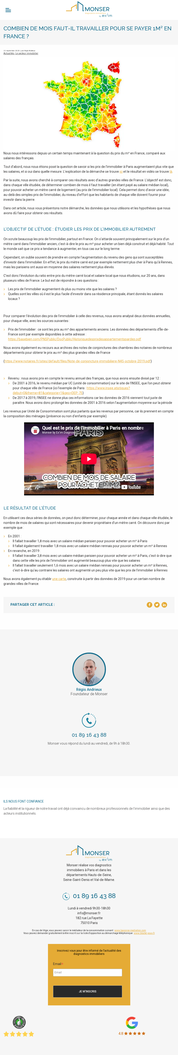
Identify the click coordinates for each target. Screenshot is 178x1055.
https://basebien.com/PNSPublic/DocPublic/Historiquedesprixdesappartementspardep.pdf (74, 339)
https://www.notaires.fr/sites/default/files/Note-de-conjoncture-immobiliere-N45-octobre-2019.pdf (78, 361)
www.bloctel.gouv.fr (144, 933)
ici (121, 171)
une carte (59, 579)
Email (58, 964)
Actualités (8, 53)
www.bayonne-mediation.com (130, 930)
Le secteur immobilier (26, 53)
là (171, 171)
